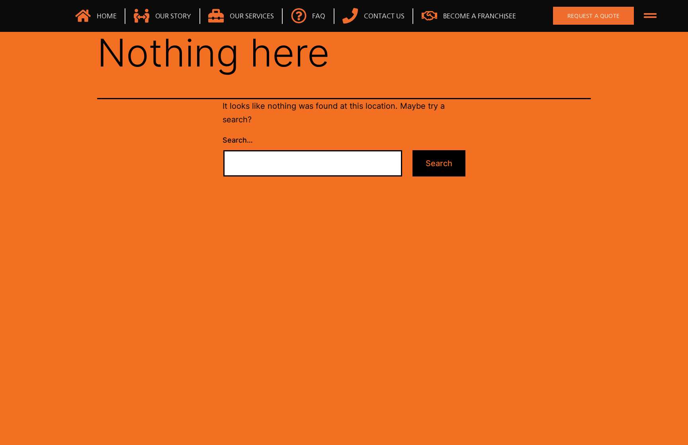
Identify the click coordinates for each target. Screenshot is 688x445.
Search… (238, 140)
